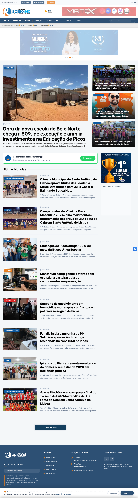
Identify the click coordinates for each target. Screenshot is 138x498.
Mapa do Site (50, 473)
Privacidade (50, 465)
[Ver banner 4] (72, 57)
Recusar (113, 493)
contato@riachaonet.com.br (83, 470)
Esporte (68, 20)
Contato (78, 20)
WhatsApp (89, 158)
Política (49, 20)
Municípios (17, 20)
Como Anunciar (38, 2)
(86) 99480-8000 (91, 460)
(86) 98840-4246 (79, 460)
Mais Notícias (50, 427)
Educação (38, 20)
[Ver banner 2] (68, 57)
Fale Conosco (51, 469)
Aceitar (127, 493)
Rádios (52, 2)
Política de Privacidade (63, 494)
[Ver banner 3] (70, 57)
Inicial (6, 20)
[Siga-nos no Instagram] (132, 2)
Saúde (58, 20)
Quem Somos (25, 2)
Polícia (28, 20)
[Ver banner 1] (66, 57)
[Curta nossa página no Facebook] (135, 2)
